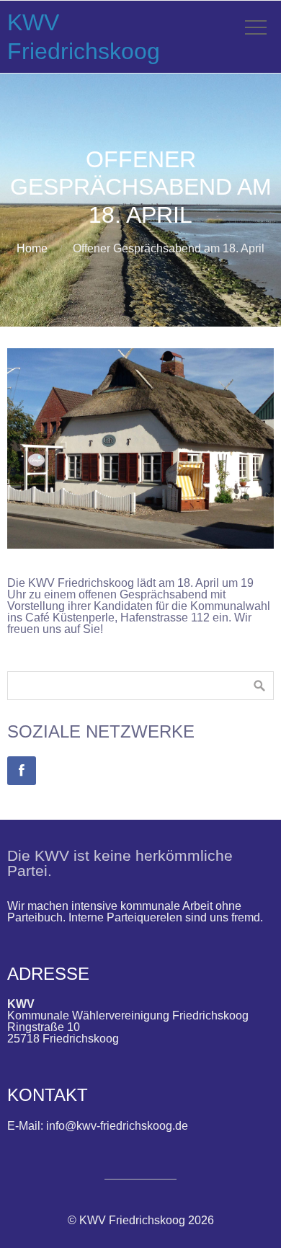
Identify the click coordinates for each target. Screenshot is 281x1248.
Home (32, 248)
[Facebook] (21, 770)
